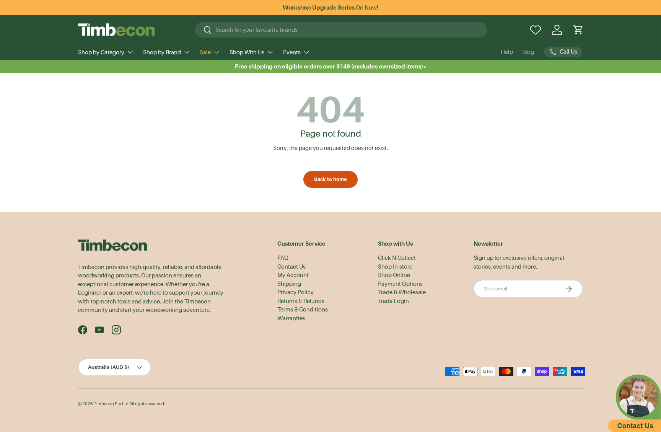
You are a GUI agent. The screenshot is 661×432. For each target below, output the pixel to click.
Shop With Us (247, 52)
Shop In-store (395, 267)
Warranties (291, 318)
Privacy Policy (295, 292)
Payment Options (400, 284)
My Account (293, 275)
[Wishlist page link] (535, 29)
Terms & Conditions (302, 309)
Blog (528, 52)
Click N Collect (397, 258)
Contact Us (291, 267)
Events (292, 52)
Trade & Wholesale (402, 292)
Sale (205, 52)
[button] (578, 29)
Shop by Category (101, 52)
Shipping (289, 284)
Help (507, 52)
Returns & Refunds (300, 301)
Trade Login (393, 301)
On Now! (330, 8)
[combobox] (341, 29)
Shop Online (394, 275)
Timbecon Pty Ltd (111, 403)
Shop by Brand (162, 52)
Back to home (330, 179)
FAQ (282, 258)
